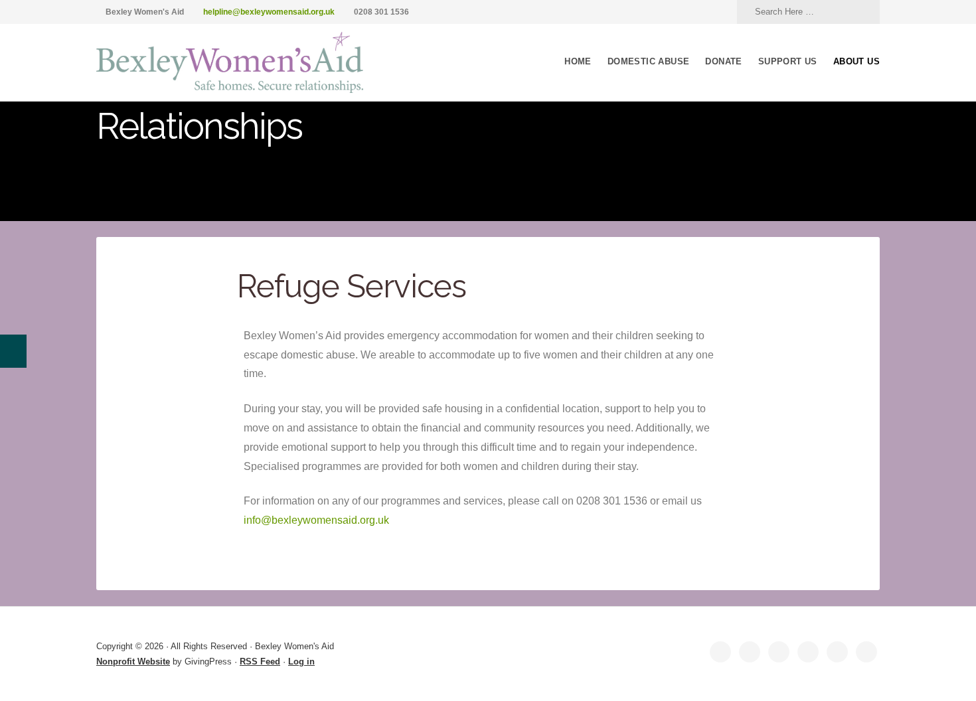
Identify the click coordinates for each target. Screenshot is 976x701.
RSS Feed (260, 661)
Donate (723, 61)
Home (578, 61)
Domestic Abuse (649, 61)
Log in (301, 661)
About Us (856, 61)
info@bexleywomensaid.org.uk (316, 520)
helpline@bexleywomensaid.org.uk (269, 12)
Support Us (787, 61)
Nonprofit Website (133, 661)
